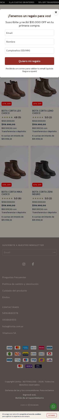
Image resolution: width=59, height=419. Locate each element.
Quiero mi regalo (29, 61)
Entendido (51, 415)
